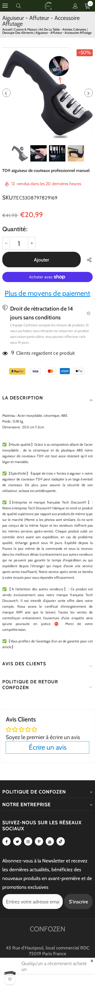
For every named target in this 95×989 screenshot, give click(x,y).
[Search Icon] (23, 6)
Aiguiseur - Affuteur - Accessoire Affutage (64, 33)
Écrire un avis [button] (47, 747)
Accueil (7, 29)
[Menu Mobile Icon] (5, 6)
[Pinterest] (39, 841)
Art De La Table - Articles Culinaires (63, 29)
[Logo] (48, 5)
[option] (47, 92)
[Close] (92, 961)
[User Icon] (75, 5)
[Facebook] (6, 841)
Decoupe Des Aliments (18, 33)
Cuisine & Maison (26, 29)
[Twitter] (17, 841)
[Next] (88, 93)
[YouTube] (50, 841)
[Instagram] (28, 841)
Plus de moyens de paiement (47, 293)
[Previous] (6, 93)
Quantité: (14, 229)
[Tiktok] (60, 841)
